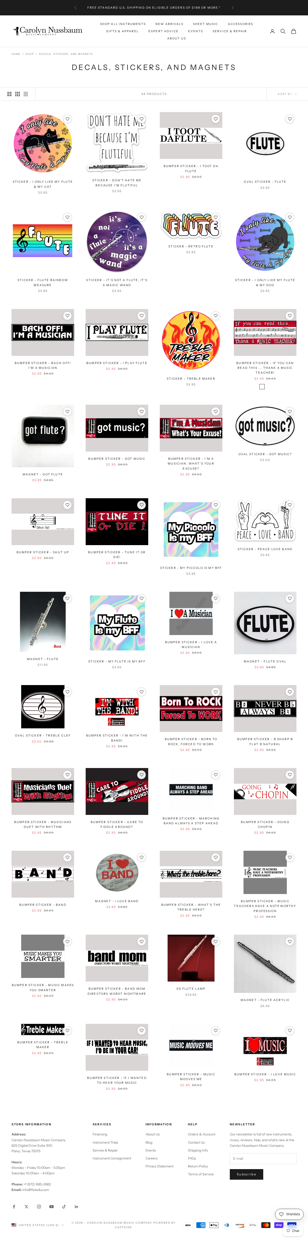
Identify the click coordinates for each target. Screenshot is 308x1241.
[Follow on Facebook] (14, 1206)
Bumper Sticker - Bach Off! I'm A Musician (43, 365)
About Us (176, 38)
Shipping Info (198, 1150)
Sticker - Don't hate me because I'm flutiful (117, 182)
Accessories (240, 23)
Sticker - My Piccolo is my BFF (191, 568)
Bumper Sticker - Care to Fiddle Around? (117, 824)
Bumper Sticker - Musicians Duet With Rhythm (42, 824)
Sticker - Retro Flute (190, 246)
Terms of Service (201, 1174)
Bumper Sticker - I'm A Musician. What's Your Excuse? (191, 463)
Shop (30, 54)
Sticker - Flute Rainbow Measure (43, 282)
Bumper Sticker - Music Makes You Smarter (43, 987)
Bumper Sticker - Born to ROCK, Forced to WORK (191, 741)
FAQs (192, 1158)
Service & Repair (230, 31)
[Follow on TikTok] (64, 1206)
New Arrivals (169, 23)
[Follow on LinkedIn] (76, 1206)
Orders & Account (201, 1134)
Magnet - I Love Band (117, 901)
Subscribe (246, 1174)
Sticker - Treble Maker (191, 378)
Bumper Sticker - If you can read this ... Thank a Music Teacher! (265, 368)
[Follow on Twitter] (26, 1206)
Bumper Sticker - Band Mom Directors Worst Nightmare (117, 991)
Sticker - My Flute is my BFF (116, 661)
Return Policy (198, 1166)
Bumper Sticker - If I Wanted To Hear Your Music (117, 1080)
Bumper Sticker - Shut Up (43, 552)
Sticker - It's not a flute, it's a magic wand (117, 282)
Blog (149, 1142)
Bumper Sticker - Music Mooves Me (191, 1076)
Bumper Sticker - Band (42, 905)
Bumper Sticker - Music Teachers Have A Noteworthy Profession (265, 906)
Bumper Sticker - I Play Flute (117, 363)
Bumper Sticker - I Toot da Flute (191, 168)
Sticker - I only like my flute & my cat (43, 184)
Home (16, 54)
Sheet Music (205, 23)
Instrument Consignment (112, 1158)
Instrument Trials (105, 1142)
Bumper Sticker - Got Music (116, 458)
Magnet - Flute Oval (265, 661)
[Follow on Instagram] (39, 1206)
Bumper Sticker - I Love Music (265, 1074)
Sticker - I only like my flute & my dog (265, 282)
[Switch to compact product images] (26, 94)
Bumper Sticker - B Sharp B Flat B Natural (265, 741)
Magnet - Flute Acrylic (265, 1000)
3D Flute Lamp (190, 988)
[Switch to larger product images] (9, 94)
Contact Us (196, 1142)
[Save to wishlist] (67, 118)
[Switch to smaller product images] (17, 94)
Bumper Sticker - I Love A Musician (191, 644)
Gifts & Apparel (122, 31)
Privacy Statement (159, 1166)
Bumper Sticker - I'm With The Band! (117, 738)
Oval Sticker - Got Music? (265, 454)
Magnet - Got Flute (43, 474)
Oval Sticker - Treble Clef (43, 735)
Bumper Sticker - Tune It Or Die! (117, 554)
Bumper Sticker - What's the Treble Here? (191, 907)
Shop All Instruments (123, 23)
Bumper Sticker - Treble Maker (42, 1044)
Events (195, 31)
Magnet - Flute (43, 659)
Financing (100, 1134)
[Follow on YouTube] (51, 1206)
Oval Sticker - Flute (265, 181)
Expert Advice (163, 31)
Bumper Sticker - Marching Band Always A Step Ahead (191, 821)
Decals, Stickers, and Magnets (66, 54)
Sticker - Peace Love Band (265, 549)
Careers (152, 1158)
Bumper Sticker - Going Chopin (265, 824)
